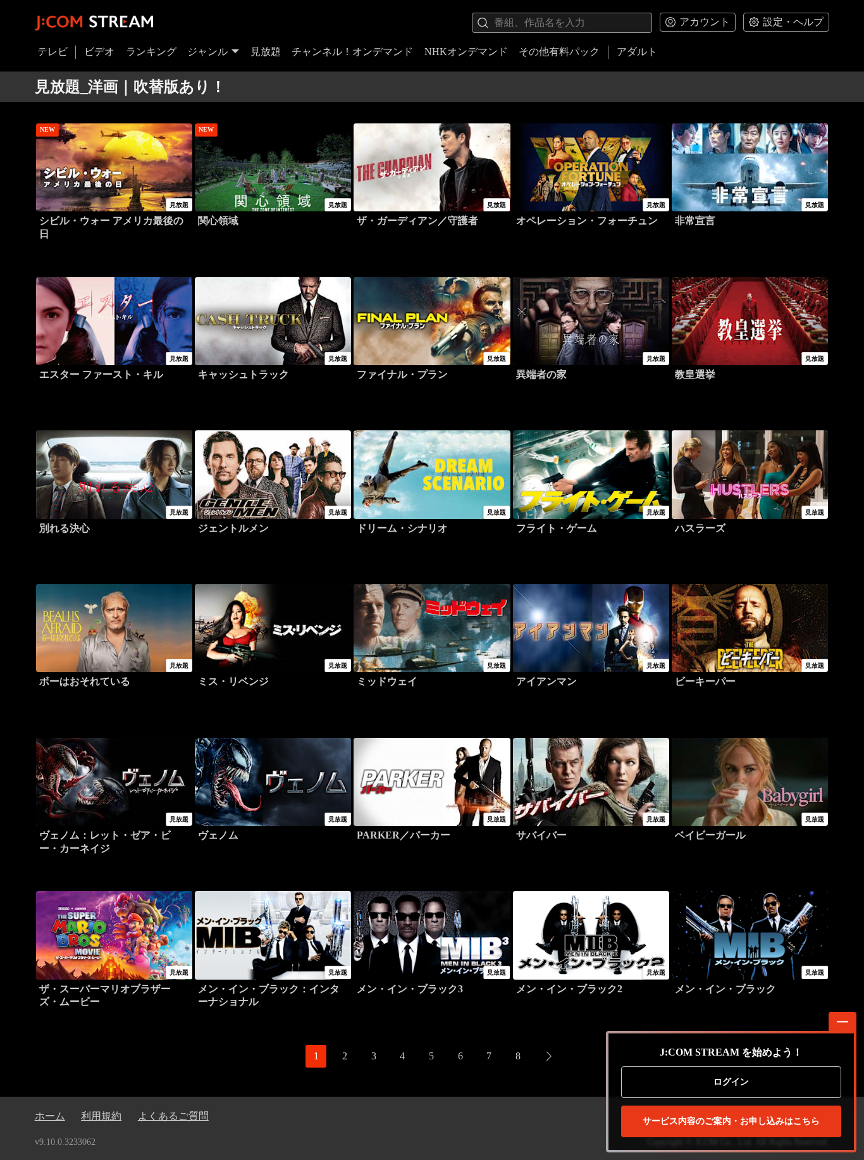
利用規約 (101, 1116)
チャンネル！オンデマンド (352, 51)
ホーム (50, 1116)
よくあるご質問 (173, 1116)
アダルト (637, 51)
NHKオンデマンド (466, 51)
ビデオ (99, 51)
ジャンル (207, 51)
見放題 (265, 51)
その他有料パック (559, 51)
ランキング (151, 51)
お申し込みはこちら (731, 1121)
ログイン (731, 1082)
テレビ (52, 51)
